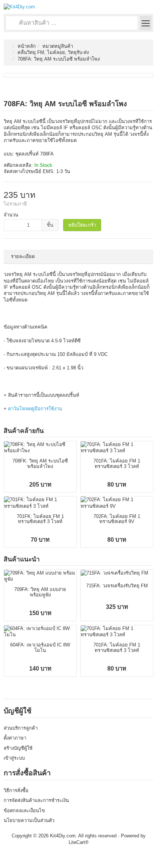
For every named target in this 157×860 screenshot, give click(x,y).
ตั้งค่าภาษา (15, 738)
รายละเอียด (23, 256)
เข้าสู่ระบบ (14, 758)
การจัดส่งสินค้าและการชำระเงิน (36, 800)
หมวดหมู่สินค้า (57, 46)
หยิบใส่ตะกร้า (82, 225)
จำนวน (11, 215)
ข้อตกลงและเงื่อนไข (24, 810)
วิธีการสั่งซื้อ (16, 790)
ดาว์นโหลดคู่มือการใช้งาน (35, 408)
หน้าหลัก (27, 46)
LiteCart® (79, 842)
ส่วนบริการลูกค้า (21, 728)
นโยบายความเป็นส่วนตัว (29, 820)
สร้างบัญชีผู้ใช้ (18, 748)
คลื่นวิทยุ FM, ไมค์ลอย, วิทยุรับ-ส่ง (53, 52)
